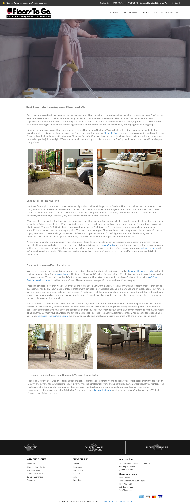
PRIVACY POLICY (108, 501)
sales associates (149, 248)
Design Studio (108, 244)
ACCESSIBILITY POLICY (124, 501)
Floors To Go (110, 133)
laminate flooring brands (140, 271)
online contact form (101, 390)
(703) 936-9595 (126, 469)
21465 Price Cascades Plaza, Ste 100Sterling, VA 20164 (135, 465)
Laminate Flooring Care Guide (53, 315)
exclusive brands (62, 274)
